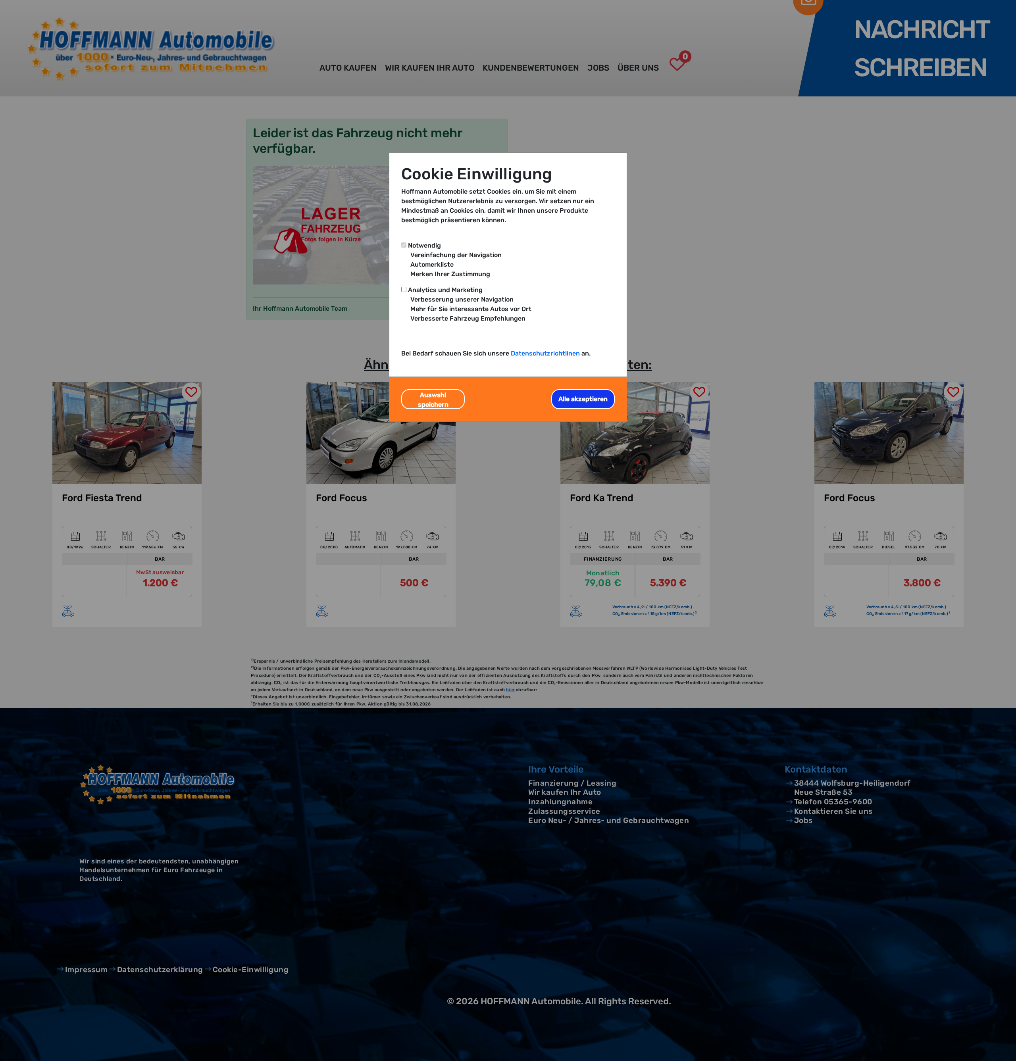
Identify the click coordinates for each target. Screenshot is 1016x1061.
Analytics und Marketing (445, 290)
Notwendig (424, 245)
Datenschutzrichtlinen (545, 353)
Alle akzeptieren (583, 399)
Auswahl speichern (433, 399)
